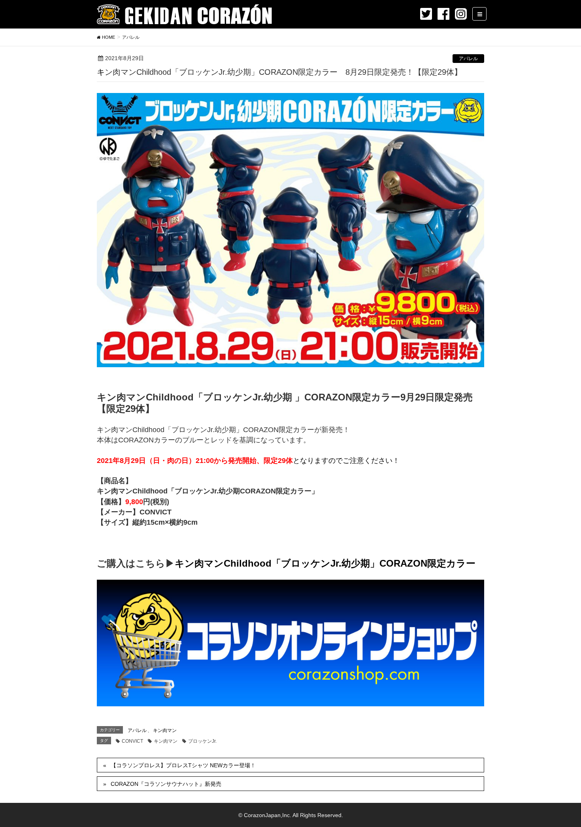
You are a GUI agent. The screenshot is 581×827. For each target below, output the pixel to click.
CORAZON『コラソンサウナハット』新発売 (166, 784)
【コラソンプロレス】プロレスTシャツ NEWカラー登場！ (183, 765)
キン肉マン (165, 730)
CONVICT (132, 741)
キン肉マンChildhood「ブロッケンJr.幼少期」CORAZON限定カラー (325, 563)
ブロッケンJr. (202, 741)
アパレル (468, 58)
